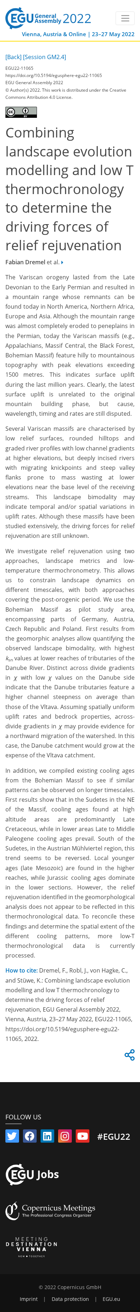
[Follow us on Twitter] (12, 1138)
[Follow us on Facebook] (30, 1138)
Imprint (29, 1299)
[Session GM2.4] (44, 57)
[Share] (128, 1057)
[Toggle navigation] (125, 18)
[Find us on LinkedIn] (47, 1138)
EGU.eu (111, 1299)
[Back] (13, 57)
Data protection (70, 1299)
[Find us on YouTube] (82, 1138)
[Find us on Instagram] (65, 1138)
